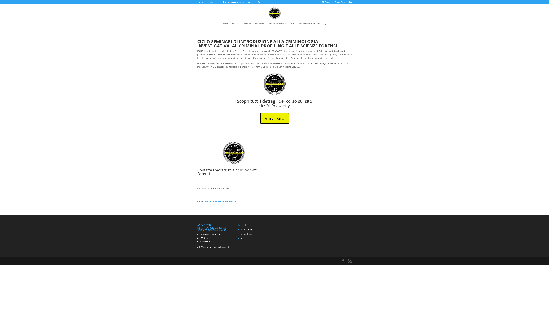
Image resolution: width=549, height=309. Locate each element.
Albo (350, 2)
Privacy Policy (340, 2)
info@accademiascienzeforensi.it (220, 201)
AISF (234, 24)
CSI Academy (327, 2)
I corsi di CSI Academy (253, 24)
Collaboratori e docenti (309, 24)
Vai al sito (274, 118)
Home (225, 24)
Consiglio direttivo (277, 24)
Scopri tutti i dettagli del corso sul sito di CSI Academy (274, 103)
